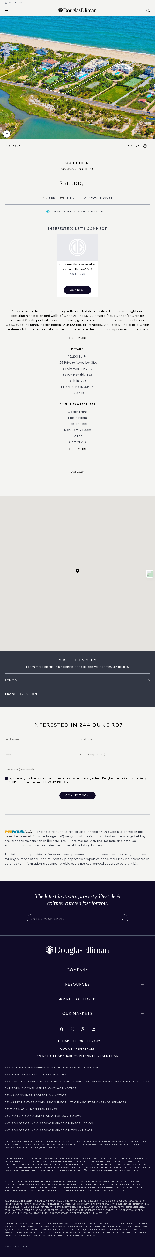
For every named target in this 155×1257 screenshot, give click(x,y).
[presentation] (77, 77)
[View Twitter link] (72, 1030)
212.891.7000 (54, 1158)
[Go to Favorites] (148, 2)
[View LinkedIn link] (93, 1030)
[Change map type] (149, 574)
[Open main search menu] (148, 10)
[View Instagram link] (83, 1030)
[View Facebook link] (61, 1030)
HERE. (105, 1213)
